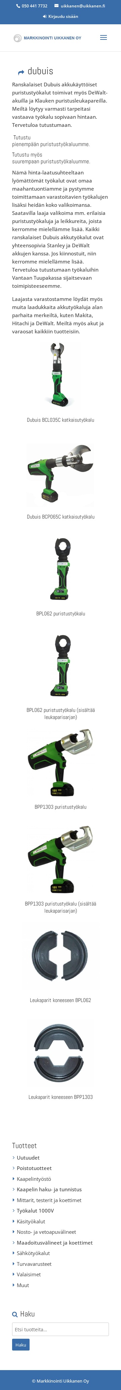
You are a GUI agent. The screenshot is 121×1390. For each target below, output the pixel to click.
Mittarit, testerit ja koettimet (49, 1200)
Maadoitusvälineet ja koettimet (55, 1242)
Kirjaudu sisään (62, 16)
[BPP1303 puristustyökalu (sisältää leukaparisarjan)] (60, 860)
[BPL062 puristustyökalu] (60, 569)
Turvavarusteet (34, 1263)
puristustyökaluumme (64, 144)
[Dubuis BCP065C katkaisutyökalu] (60, 473)
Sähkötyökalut (33, 1253)
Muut (23, 1285)
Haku (20, 1345)
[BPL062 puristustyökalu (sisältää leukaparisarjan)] (60, 666)
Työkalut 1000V (35, 1210)
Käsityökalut (31, 1221)
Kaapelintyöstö (34, 1178)
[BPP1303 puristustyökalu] (60, 763)
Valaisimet (29, 1274)
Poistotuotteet (34, 1168)
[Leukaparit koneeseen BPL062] (60, 956)
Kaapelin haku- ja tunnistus (49, 1189)
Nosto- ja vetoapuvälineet (46, 1231)
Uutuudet (28, 1157)
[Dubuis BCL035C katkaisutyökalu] (60, 376)
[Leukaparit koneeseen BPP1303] (60, 1053)
